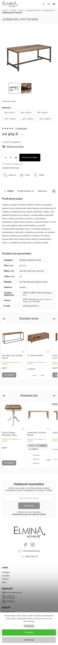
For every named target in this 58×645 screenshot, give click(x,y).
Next (54, 319)
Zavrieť (49, 182)
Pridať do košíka (30, 157)
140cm (34, 375)
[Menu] (54, 4)
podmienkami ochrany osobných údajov (29, 514)
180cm (42, 375)
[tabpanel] (13, 351)
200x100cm (36, 455)
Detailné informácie (10, 168)
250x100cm (36, 463)
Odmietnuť (29, 640)
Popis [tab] (10, 191)
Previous (5, 319)
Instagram (33, 545)
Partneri (5, 579)
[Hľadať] (44, 4)
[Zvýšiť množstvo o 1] (16, 157)
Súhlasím (29, 632)
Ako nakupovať (8, 612)
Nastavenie (29, 626)
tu (33, 621)
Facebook (25, 545)
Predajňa (6, 572)
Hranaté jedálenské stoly (30, 260)
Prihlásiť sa (29, 506)
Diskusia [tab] (42, 191)
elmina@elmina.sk (31, 551)
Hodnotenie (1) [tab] (25, 191)
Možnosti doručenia (15, 146)
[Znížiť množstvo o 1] (5, 157)
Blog (4, 582)
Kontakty (6, 576)
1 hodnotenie (21, 128)
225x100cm (36, 459)
